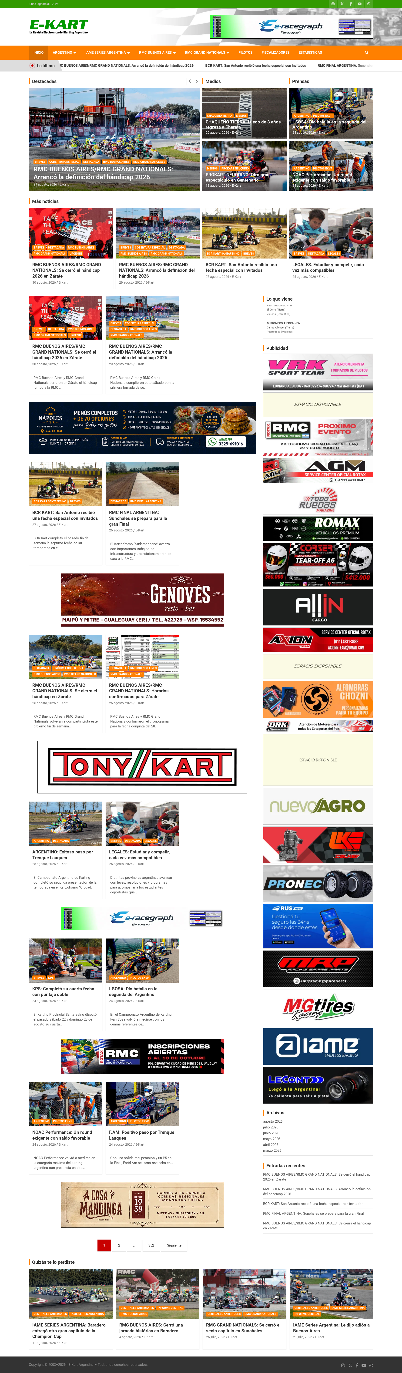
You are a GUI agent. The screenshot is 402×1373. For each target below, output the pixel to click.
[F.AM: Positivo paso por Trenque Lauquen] (142, 1104)
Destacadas (44, 81)
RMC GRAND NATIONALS (205, 52)
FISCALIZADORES (275, 52)
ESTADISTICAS (310, 52)
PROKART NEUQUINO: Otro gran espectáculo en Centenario (238, 177)
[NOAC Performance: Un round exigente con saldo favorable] (66, 1104)
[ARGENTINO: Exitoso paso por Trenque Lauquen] (66, 824)
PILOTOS (245, 52)
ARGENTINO (62, 52)
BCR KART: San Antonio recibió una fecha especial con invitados (160, 65)
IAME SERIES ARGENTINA (105, 52)
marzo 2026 (272, 1150)
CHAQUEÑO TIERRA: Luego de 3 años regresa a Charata (243, 124)
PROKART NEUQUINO (235, 168)
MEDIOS (241, 115)
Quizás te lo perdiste (53, 1262)
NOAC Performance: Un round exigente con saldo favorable (322, 177)
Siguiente (174, 1245)
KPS (51, 977)
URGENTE (76, 253)
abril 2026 (270, 1145)
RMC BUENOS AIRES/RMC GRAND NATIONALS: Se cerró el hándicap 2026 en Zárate (66, 270)
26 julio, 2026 (215, 1337)
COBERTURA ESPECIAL (150, 247)
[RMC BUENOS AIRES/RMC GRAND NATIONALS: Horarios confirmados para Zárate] (142, 657)
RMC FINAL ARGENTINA (70, 161)
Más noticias (45, 201)
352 (151, 1245)
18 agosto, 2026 (217, 185)
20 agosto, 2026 (217, 132)
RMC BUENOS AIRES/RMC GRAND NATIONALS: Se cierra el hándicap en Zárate (64, 691)
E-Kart (64, 184)
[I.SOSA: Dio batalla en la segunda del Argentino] (142, 960)
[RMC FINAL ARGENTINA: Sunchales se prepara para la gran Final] (142, 484)
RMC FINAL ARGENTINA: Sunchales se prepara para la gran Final (273, 65)
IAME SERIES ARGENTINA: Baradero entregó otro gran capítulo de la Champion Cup (69, 1330)
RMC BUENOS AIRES (155, 52)
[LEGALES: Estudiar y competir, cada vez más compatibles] (142, 824)
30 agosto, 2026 (44, 282)
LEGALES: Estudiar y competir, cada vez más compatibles (328, 267)
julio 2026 (270, 1127)
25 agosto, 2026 (304, 277)
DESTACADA (43, 161)
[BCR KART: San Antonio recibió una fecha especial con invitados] (66, 484)
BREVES (39, 247)
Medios (213, 81)
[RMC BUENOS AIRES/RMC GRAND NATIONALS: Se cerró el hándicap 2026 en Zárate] (66, 318)
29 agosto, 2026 (131, 282)
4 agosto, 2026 (130, 1337)
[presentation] (190, 81)
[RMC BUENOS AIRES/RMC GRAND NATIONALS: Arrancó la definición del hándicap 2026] (142, 318)
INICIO (39, 52)
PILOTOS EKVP (322, 115)
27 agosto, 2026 (217, 277)
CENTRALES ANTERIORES (50, 1314)
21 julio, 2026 (302, 1337)
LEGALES (334, 253)
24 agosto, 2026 (304, 132)
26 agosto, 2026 (45, 184)
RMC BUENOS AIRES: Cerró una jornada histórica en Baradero (151, 1327)
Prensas (300, 81)
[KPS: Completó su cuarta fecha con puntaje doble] (66, 960)
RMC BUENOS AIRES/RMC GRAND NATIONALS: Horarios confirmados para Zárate (139, 691)
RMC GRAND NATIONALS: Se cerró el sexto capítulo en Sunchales (243, 1327)
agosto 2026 (272, 1121)
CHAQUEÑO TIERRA (219, 115)
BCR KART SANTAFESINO (223, 253)
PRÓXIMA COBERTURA (68, 668)
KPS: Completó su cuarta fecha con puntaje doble (63, 991)
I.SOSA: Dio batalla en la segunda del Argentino (329, 124)
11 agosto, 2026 (44, 1343)
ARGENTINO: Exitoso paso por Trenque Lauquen (62, 854)
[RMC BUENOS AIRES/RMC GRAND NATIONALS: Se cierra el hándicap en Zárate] (66, 657)
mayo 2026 (271, 1139)
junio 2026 (271, 1133)
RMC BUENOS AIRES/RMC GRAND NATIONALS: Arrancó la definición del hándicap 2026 (157, 270)
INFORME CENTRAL (170, 1308)
